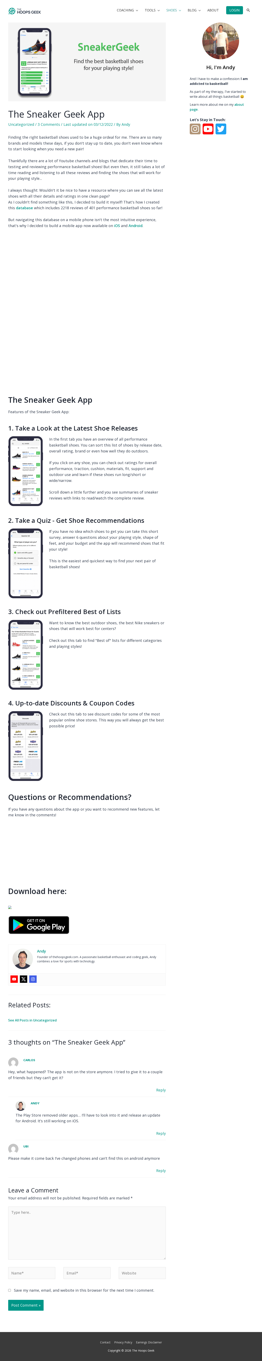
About (213, 10)
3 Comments (49, 124)
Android (135, 225)
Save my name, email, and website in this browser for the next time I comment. (84, 1290)
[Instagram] (33, 979)
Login (234, 10)
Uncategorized (21, 124)
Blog (192, 10)
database (24, 207)
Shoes (171, 10)
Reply (161, 1090)
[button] (248, 10)
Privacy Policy (123, 1342)
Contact (105, 1342)
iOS (117, 225)
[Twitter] (23, 979)
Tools (150, 10)
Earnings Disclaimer (149, 1342)
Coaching (125, 10)
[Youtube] (14, 979)
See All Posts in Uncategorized (32, 1020)
